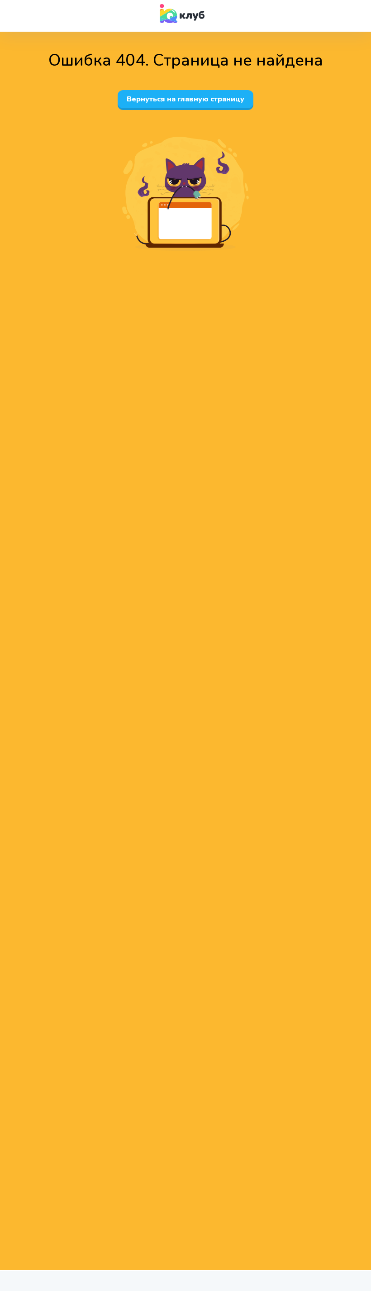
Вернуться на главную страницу (185, 99)
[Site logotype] (182, 13)
